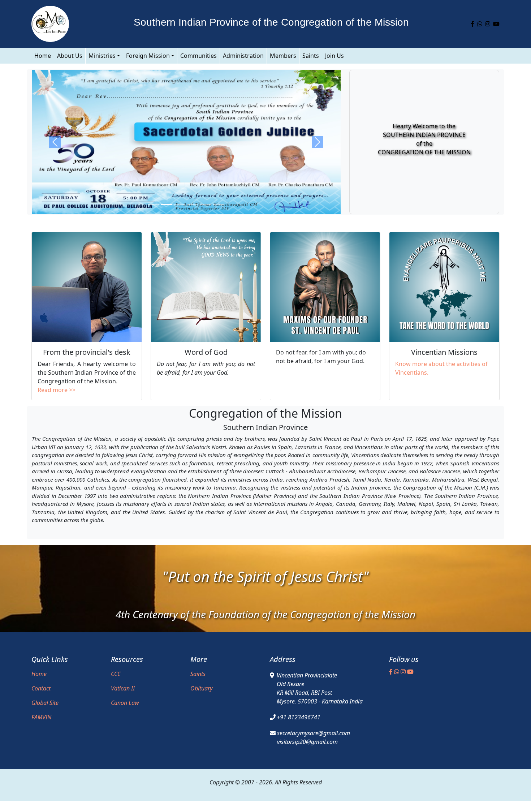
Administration (243, 56)
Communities (198, 56)
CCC (116, 674)
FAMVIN (41, 717)
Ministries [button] (102, 56)
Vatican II (123, 688)
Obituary (201, 688)
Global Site (45, 703)
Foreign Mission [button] (148, 56)
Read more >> (56, 390)
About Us (69, 56)
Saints (310, 56)
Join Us (334, 56)
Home (42, 56)
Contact (41, 688)
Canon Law (125, 703)
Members (283, 56)
